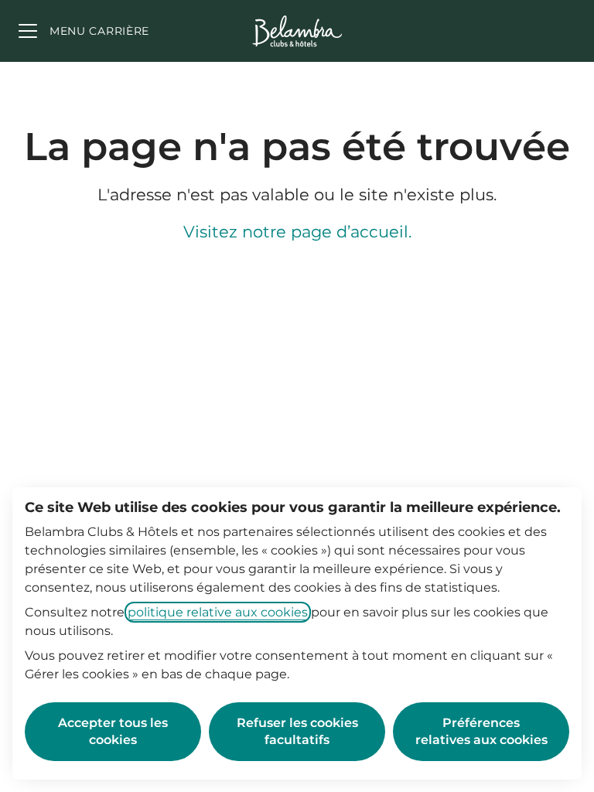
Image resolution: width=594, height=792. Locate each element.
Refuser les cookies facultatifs (297, 731)
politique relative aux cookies (218, 612)
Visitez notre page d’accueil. (297, 231)
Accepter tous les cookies (113, 731)
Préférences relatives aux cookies (481, 731)
